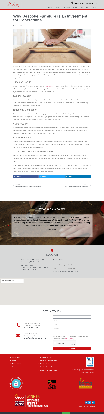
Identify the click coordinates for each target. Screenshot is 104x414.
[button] (26, 176)
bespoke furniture (50, 86)
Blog (82, 7)
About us (57, 7)
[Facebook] (86, 402)
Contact (95, 7)
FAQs (87, 7)
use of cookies (58, 412)
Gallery (75, 7)
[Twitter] (89, 402)
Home (50, 7)
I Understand (66, 412)
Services (66, 7)
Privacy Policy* (69, 338)
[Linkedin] (93, 402)
